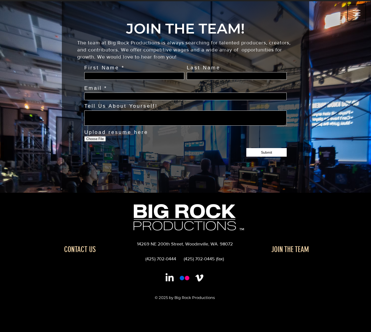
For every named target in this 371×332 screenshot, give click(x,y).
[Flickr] (184, 278)
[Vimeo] (199, 278)
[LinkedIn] (170, 278)
